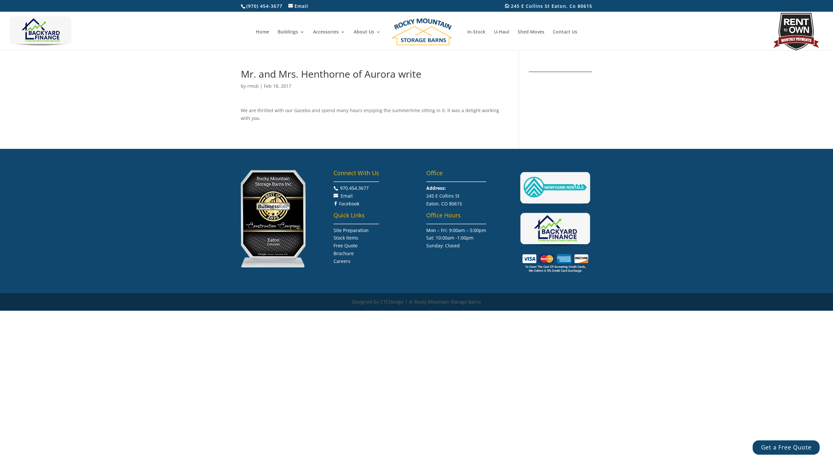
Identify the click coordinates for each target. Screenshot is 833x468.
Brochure (344, 253)
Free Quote (346, 245)
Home (262, 32)
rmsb (253, 86)
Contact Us (565, 32)
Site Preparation (351, 230)
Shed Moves (531, 32)
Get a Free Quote (786, 447)
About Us (364, 32)
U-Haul (501, 32)
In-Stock (476, 32)
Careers (342, 261)
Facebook (349, 204)
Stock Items (346, 238)
